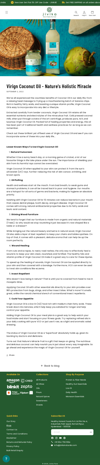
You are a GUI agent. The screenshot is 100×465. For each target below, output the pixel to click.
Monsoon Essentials (75, 396)
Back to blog (52, 365)
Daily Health (71, 392)
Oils (38, 388)
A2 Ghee (40, 384)
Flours (39, 392)
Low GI (69, 388)
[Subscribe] (90, 432)
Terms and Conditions (17, 434)
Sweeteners (41, 400)
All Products (41, 380)
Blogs (9, 425)
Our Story (11, 421)
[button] (7, 12)
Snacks (39, 405)
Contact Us (12, 429)
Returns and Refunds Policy (19, 442)
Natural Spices (43, 396)
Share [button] (12, 355)
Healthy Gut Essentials (76, 384)
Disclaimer (11, 438)
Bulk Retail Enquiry (15, 450)
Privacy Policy (13, 446)
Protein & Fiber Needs (76, 380)
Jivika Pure (53, 464)
